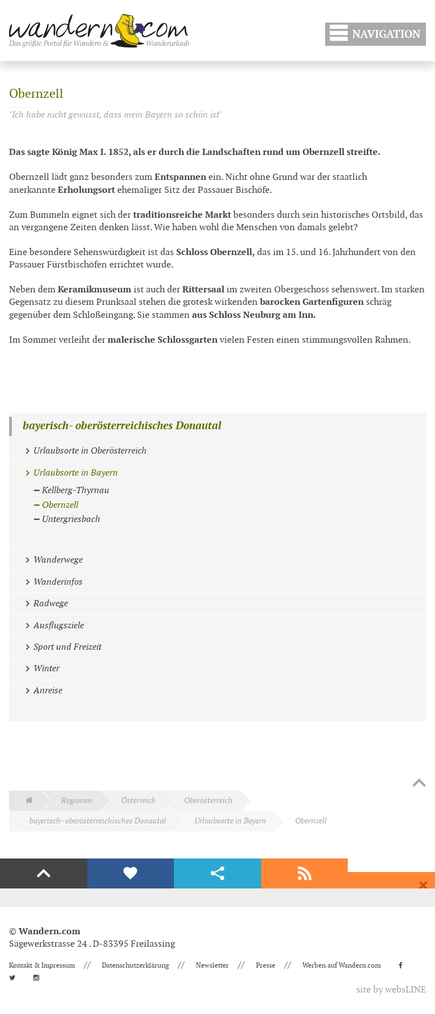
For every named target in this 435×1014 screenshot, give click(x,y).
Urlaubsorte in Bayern (230, 821)
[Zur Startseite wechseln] (99, 31)
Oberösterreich (208, 800)
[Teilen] (217, 873)
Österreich (138, 800)
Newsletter (212, 965)
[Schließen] (423, 886)
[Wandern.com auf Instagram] (39, 978)
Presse (265, 965)
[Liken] (130, 873)
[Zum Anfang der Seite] (419, 784)
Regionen (76, 800)
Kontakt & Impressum (42, 965)
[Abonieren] (304, 873)
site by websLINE (391, 990)
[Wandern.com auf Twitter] (15, 978)
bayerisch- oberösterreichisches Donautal (122, 426)
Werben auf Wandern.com (341, 965)
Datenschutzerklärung (135, 965)
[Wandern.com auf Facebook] (404, 965)
